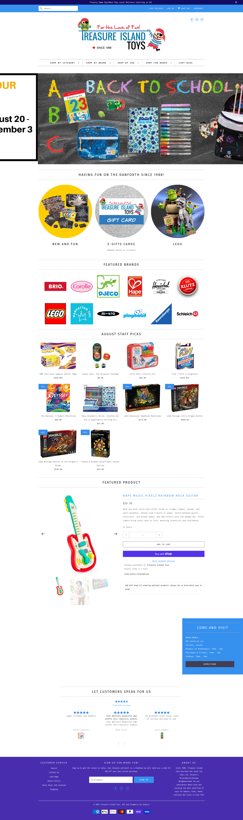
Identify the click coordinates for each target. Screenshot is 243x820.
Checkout (198, 8)
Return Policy (54, 781)
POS (123, 804)
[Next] (115, 534)
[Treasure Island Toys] (121, 36)
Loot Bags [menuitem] (186, 63)
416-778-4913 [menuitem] (156, 8)
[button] (119, 743)
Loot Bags (54, 777)
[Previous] (43, 534)
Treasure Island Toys (110, 804)
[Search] (41, 8)
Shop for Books (157, 63)
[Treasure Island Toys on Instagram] (197, 19)
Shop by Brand (97, 63)
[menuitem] (65, 63)
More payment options (163, 561)
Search (54, 768)
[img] (121, 701)
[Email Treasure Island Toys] (202, 19)
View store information (136, 574)
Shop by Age (127, 63)
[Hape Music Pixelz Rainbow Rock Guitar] (79, 534)
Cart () (185, 8)
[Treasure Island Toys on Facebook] (192, 19)
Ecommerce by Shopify (140, 804)
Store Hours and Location (54, 785)
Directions (210, 664)
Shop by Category (63, 63)
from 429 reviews (121, 705)
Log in (170, 8)
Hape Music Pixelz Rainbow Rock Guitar (160, 495)
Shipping (54, 789)
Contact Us (54, 772)
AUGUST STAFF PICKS (121, 334)
